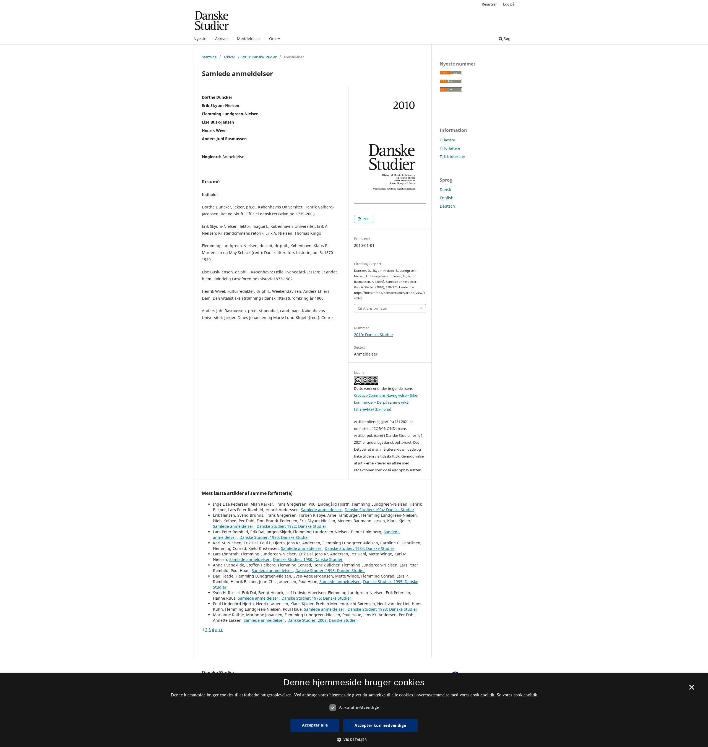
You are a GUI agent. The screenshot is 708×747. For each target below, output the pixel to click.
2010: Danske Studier (259, 56)
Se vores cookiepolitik (517, 695)
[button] (354, 739)
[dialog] (354, 710)
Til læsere (447, 139)
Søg (507, 38)
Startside (209, 56)
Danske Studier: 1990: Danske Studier (274, 537)
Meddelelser (248, 38)
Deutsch (447, 206)
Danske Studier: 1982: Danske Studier (291, 526)
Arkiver (221, 38)
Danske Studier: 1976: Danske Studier (316, 598)
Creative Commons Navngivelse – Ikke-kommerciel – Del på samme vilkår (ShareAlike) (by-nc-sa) (386, 402)
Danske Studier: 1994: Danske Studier (379, 509)
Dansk (445, 189)
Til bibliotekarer (452, 156)
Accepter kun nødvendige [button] (380, 725)
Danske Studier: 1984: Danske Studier (359, 548)
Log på (508, 4)
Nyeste (200, 38)
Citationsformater (372, 308)
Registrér (489, 4)
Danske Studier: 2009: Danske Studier (322, 620)
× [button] (691, 689)
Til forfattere (450, 148)
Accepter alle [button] (315, 725)
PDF (365, 218)
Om (273, 38)
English (447, 197)
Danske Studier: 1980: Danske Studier (308, 559)
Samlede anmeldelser (321, 509)
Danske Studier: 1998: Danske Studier (330, 570)
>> (220, 629)
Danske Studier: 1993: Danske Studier (382, 609)
